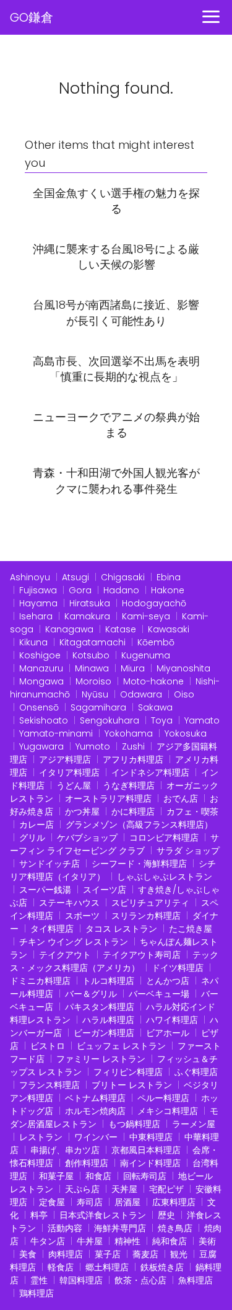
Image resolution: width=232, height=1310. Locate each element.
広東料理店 (173, 1202)
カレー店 (36, 824)
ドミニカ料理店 (40, 981)
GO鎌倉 (31, 17)
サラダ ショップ (188, 850)
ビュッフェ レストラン (121, 1046)
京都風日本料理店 (146, 1150)
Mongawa (41, 681)
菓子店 (108, 1254)
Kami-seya (146, 616)
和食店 (98, 1176)
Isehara (36, 616)
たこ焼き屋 (190, 929)
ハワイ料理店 (172, 1020)
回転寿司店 (144, 1176)
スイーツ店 (104, 889)
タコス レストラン (121, 929)
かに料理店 (133, 811)
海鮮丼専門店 (120, 1228)
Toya (162, 720)
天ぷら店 (82, 1189)
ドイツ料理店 (178, 968)
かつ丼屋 (82, 811)
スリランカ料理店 (146, 915)
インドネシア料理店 (150, 772)
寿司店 (90, 1202)
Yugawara (41, 746)
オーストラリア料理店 (108, 798)
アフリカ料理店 (133, 759)
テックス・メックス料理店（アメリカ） (114, 961)
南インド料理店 (150, 1163)
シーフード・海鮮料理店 (139, 863)
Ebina (169, 577)
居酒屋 (127, 1202)
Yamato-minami (56, 733)
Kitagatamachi (92, 642)
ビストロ (47, 1046)
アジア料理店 (65, 759)
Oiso (184, 694)
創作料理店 (86, 1163)
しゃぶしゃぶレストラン (164, 876)
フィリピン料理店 (128, 1072)
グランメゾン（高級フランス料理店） (139, 824)
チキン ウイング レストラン (73, 942)
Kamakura (87, 616)
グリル (32, 837)
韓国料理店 (81, 1280)
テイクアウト (65, 955)
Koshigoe (40, 655)
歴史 (166, 1215)
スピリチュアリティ (150, 902)
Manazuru (41, 668)
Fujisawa (38, 590)
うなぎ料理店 (129, 785)
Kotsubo (91, 655)
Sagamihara (98, 707)
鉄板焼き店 (162, 1267)
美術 (207, 1241)
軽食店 (61, 1267)
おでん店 (180, 798)
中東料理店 (151, 1137)
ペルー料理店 (163, 1098)
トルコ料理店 (108, 981)
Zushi (133, 746)
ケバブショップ (87, 837)
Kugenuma (145, 655)
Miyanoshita (183, 668)
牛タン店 (47, 1241)
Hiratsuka (89, 603)
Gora (80, 590)
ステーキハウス (69, 902)
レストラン (40, 1137)
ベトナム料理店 (95, 1098)
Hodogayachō (154, 603)
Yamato (202, 720)
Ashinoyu (30, 577)
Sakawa (155, 707)
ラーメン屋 (193, 1124)
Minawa (92, 668)
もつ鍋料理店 (134, 1124)
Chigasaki (123, 577)
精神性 (127, 1241)
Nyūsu (95, 694)
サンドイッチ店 (49, 863)
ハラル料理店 (108, 1020)
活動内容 (65, 1228)
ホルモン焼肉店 (95, 1111)
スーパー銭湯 (45, 889)
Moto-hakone (153, 681)
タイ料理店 (52, 929)
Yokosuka (186, 733)
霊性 (39, 1280)
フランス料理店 (49, 1085)
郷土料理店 (107, 1267)
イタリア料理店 (69, 772)
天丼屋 (124, 1189)
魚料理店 (195, 1280)
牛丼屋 (90, 1241)
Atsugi (75, 577)
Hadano (121, 590)
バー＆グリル (91, 994)
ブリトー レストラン (132, 1085)
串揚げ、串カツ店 (65, 1150)
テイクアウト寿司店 (142, 955)
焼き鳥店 (175, 1228)
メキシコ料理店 (167, 1111)
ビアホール (167, 1033)
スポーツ (82, 915)
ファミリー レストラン (100, 1059)
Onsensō (39, 707)
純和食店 (169, 1241)
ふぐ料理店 (196, 1072)
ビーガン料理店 (104, 1033)
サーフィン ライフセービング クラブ (114, 844)
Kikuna (33, 642)
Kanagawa (69, 629)
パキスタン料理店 (99, 1007)
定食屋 (52, 1202)
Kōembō (155, 642)
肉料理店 (65, 1254)
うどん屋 (73, 785)
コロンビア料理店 (164, 837)
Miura (133, 668)
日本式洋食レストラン (102, 1215)
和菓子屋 (56, 1176)
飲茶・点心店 (140, 1280)
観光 (178, 1254)
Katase (120, 629)
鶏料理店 (36, 1293)
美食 (28, 1254)
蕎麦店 (145, 1254)
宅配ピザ (166, 1189)
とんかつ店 (167, 981)
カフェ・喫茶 (192, 811)
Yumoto (92, 746)
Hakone (167, 590)
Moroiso (93, 681)
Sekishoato (43, 720)
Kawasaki (168, 629)
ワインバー (96, 1137)
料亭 (39, 1215)
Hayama (38, 603)
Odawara (141, 694)
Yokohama (129, 733)
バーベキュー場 (159, 994)
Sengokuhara (109, 720)
